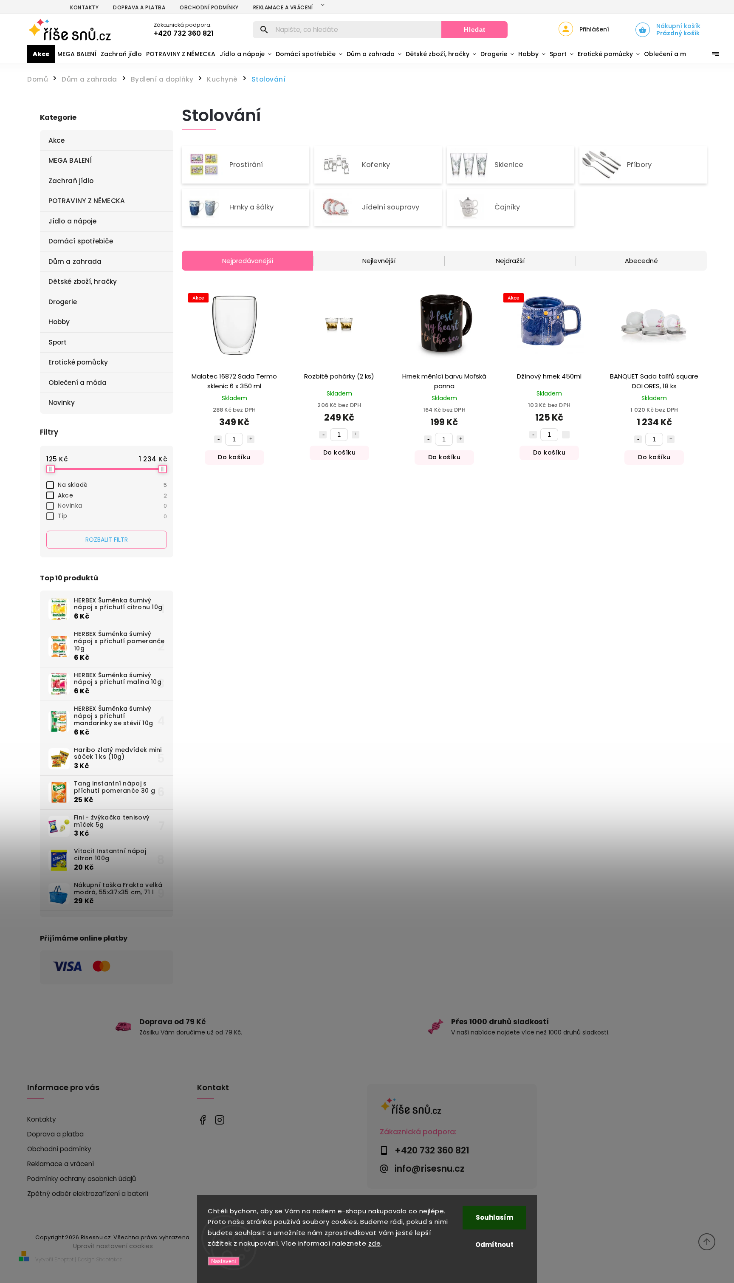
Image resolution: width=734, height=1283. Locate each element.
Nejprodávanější (247, 260)
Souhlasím (494, 1217)
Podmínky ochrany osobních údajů (81, 1178)
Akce (56, 140)
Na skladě (112, 484)
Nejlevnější (378, 260)
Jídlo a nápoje (72, 221)
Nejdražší (510, 260)
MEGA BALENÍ (70, 160)
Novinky (61, 402)
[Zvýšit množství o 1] (250, 439)
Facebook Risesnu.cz (202, 1119)
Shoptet (64, 1259)
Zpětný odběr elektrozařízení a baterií (87, 1193)
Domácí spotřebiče (80, 241)
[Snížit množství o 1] (218, 439)
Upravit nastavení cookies (113, 1246)
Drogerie (62, 301)
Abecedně (641, 260)
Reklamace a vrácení (283, 7)
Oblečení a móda (77, 382)
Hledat (475, 29)
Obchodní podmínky (209, 7)
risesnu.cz (219, 1119)
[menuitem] (41, 54)
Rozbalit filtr (106, 539)
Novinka (112, 505)
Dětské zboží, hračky (82, 281)
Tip (112, 516)
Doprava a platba (139, 7)
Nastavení (223, 1261)
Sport (57, 342)
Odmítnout (494, 1244)
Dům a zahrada (75, 261)
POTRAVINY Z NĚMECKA (86, 200)
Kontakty (84, 7)
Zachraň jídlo (70, 180)
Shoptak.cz (109, 1259)
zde (374, 1243)
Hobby (59, 321)
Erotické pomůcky (78, 362)
